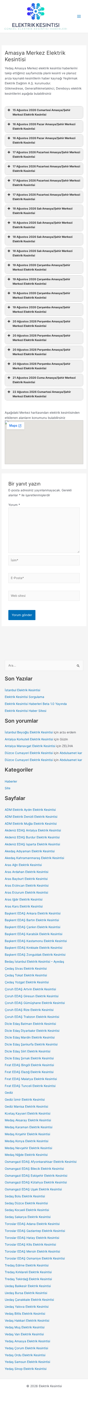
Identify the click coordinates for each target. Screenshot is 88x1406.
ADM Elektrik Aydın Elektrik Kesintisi (30, 809)
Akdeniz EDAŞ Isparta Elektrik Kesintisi (32, 844)
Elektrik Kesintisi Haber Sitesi (25, 711)
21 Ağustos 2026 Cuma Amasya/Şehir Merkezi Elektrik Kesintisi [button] (44, 380)
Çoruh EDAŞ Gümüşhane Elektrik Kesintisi (35, 1003)
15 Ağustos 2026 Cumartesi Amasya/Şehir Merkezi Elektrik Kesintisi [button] (41, 112)
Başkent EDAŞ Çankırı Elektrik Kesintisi (32, 927)
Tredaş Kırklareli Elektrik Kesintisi (28, 1272)
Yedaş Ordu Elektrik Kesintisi (25, 1355)
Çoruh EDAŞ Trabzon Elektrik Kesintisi (32, 1017)
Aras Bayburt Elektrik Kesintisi (26, 879)
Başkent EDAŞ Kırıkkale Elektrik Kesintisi (33, 947)
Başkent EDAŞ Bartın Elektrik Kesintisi (32, 920)
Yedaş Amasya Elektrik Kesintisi (27, 1341)
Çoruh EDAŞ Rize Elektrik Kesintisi (29, 1010)
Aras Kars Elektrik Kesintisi (24, 906)
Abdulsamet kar (71, 753)
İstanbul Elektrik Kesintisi (22, 690)
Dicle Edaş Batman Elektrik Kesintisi (30, 1024)
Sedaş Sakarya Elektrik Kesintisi (28, 1217)
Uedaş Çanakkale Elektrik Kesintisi (29, 1299)
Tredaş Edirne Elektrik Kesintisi (27, 1265)
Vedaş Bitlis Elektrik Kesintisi (25, 1313)
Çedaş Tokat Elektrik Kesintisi (26, 975)
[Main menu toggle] (79, 16)
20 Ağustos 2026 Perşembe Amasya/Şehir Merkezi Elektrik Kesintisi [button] (41, 324)
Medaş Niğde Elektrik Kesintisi (26, 1155)
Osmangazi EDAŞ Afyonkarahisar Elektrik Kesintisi (40, 1161)
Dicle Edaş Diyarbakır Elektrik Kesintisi (32, 1030)
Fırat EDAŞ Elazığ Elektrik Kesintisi (29, 1072)
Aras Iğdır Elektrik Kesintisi (23, 899)
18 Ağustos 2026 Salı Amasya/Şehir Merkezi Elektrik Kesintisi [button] (42, 211)
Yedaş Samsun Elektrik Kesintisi (27, 1362)
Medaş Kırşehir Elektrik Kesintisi (27, 1134)
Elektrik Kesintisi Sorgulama (24, 697)
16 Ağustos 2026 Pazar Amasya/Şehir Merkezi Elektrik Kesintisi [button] (44, 126)
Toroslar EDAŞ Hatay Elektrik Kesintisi (32, 1238)
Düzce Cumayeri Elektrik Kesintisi (29, 753)
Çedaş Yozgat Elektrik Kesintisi (27, 982)
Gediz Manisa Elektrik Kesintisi (26, 1106)
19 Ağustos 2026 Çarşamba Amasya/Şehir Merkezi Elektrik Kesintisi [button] (41, 267)
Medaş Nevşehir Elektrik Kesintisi (28, 1148)
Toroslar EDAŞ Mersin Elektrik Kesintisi (32, 1251)
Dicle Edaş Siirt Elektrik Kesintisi (27, 1051)
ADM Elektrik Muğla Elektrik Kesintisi (31, 823)
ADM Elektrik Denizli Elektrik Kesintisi (31, 816)
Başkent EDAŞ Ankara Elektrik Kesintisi (32, 913)
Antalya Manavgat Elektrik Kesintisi (30, 746)
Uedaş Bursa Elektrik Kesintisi (26, 1293)
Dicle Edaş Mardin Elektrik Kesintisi (30, 1037)
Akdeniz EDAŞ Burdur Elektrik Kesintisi (32, 837)
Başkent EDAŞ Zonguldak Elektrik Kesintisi (35, 954)
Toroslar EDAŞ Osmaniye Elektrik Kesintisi (35, 1258)
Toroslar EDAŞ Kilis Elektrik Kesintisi (30, 1244)
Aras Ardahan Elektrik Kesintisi (26, 872)
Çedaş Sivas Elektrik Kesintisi (26, 968)
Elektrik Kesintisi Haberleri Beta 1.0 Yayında (36, 704)
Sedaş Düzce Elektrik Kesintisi (26, 1203)
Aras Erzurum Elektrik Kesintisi (26, 892)
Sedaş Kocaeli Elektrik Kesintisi (27, 1210)
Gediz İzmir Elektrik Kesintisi (25, 1099)
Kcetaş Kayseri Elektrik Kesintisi (27, 1113)
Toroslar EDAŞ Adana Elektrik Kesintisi (32, 1224)
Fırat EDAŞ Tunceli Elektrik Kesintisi (30, 1086)
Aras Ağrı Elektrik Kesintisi (23, 865)
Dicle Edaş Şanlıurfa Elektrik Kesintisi (31, 1044)
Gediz (9, 1092)
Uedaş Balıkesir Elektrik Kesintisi (28, 1286)
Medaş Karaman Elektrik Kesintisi (28, 1127)
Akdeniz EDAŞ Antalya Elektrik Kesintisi (33, 830)
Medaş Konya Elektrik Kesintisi (26, 1141)
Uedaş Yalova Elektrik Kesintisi (27, 1306)
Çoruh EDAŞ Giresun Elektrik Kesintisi (31, 996)
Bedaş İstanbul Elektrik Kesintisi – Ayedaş (34, 961)
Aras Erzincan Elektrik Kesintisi (27, 885)
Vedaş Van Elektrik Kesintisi (24, 1334)
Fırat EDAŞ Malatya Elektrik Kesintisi (31, 1079)
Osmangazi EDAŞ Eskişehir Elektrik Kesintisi (36, 1175)
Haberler (11, 781)
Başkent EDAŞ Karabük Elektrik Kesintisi (33, 934)
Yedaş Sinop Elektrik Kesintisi (25, 1369)
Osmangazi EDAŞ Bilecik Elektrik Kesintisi (34, 1168)
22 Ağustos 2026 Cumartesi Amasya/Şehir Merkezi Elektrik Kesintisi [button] (42, 394)
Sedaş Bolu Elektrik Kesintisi (25, 1196)
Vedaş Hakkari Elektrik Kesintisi (27, 1320)
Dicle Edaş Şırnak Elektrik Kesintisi (29, 1058)
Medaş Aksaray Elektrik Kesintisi (28, 1120)
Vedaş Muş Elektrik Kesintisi (24, 1327)
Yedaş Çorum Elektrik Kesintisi (26, 1348)
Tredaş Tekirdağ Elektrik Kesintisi (28, 1279)
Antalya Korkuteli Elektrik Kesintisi (29, 739)
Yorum (14, 505)
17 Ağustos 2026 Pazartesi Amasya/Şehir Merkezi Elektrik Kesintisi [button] (46, 154)
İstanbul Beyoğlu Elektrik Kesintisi (29, 732)
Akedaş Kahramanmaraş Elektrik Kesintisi (34, 858)
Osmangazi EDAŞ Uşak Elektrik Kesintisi (33, 1189)
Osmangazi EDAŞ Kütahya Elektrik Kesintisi (36, 1182)
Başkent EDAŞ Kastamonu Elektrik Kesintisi (36, 941)
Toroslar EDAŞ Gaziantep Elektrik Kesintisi (35, 1231)
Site (7, 788)
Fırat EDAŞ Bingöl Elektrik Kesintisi (29, 1065)
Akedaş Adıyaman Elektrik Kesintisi (30, 851)
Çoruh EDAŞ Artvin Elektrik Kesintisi (30, 989)
